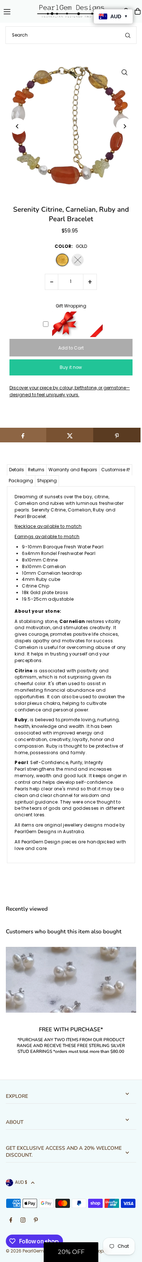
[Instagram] (22, 1220)
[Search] (128, 35)
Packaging (21, 481)
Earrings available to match (47, 537)
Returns (36, 470)
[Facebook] (10, 1220)
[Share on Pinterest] (117, 435)
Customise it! (115, 470)
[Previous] (17, 126)
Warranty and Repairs (72, 470)
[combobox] (71, 35)
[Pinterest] (36, 1220)
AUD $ (21, 1182)
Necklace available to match (48, 526)
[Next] (124, 126)
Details (16, 470)
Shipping (47, 481)
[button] (71, 1252)
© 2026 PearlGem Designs (34, 1251)
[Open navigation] (15, 11)
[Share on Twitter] (70, 435)
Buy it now (71, 367)
